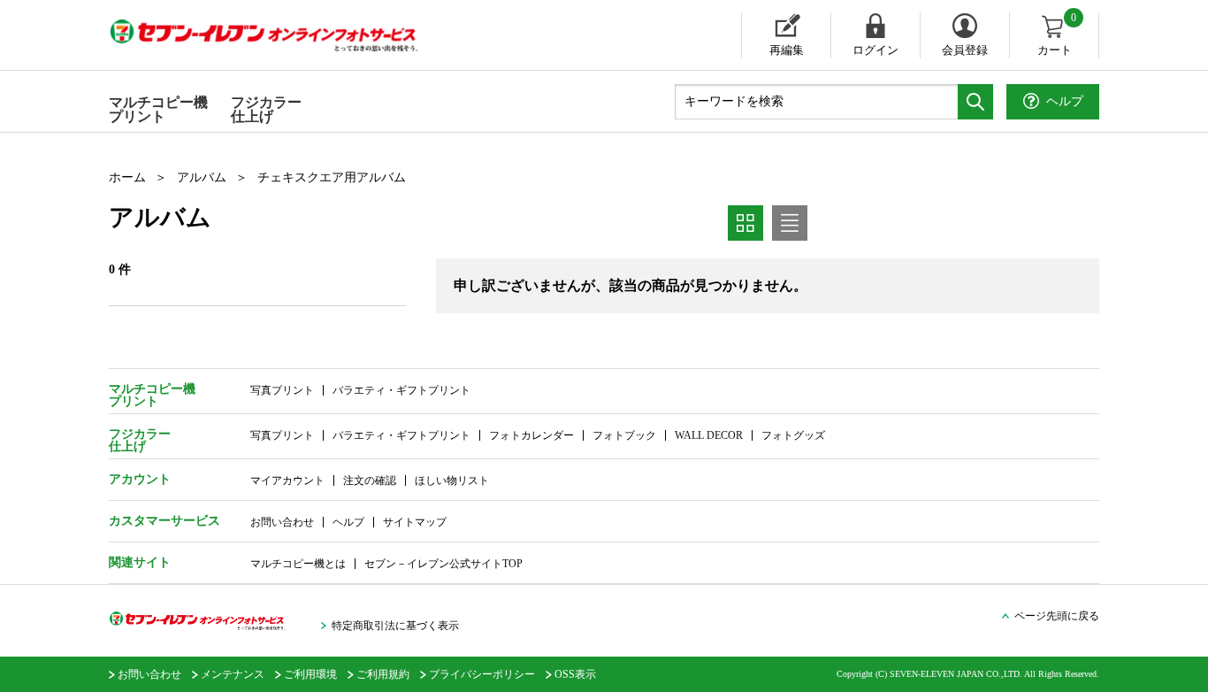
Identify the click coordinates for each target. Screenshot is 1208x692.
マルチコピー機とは (298, 563)
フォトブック (624, 435)
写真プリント (282, 390)
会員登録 (965, 50)
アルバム (201, 177)
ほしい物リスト (452, 480)
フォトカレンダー (531, 435)
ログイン (875, 50)
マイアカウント (287, 480)
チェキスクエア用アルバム (331, 177)
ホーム (127, 177)
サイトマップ (415, 522)
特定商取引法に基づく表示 (395, 625)
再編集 (786, 50)
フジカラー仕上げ (266, 109)
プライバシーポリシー (482, 674)
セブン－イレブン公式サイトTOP (443, 563)
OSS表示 (575, 674)
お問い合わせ (282, 522)
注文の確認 (369, 480)
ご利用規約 (382, 674)
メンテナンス (232, 674)
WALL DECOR (709, 435)
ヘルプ (348, 522)
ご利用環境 (310, 674)
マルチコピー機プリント (158, 109)
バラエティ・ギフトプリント (401, 390)
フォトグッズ (793, 435)
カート (1057, 34)
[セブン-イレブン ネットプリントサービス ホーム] (281, 35)
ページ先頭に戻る (1056, 616)
